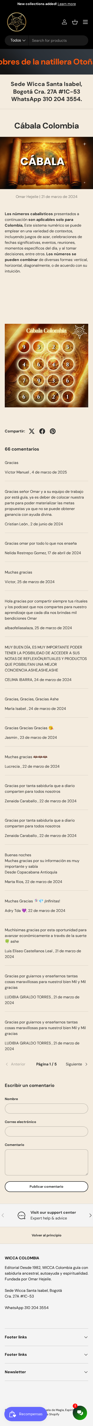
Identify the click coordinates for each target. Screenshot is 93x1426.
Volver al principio (47, 1235)
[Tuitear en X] (31, 431)
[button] (75, 22)
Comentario (14, 1145)
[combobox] (46, 40)
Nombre (11, 1099)
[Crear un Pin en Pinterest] (52, 431)
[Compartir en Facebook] (42, 431)
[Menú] (85, 22)
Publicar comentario (46, 1186)
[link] (19, 1064)
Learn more (67, 4)
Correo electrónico (20, 1122)
